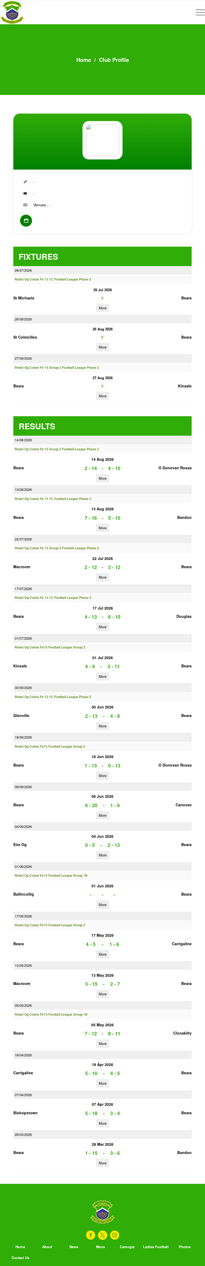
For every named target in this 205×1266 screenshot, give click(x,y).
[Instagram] (114, 1235)
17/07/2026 (23, 588)
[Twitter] (102, 1235)
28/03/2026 (23, 1134)
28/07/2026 (23, 270)
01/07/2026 (23, 638)
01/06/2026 (23, 866)
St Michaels (23, 298)
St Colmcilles (25, 337)
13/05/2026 (23, 965)
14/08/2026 (23, 439)
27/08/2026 (23, 358)
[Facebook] (90, 1235)
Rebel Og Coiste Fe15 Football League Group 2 (50, 647)
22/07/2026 (23, 539)
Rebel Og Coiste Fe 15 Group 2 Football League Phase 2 (57, 367)
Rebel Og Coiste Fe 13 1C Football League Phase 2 (53, 279)
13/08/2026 (23, 489)
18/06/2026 (23, 737)
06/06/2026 (23, 786)
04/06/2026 (23, 826)
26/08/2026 (23, 319)
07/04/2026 (23, 1094)
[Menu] (197, 12)
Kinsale (185, 385)
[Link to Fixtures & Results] (26, 221)
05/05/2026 (23, 1005)
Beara (186, 298)
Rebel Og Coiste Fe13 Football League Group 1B (51, 875)
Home (83, 59)
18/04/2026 (23, 1054)
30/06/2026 (23, 687)
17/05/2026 (23, 916)
